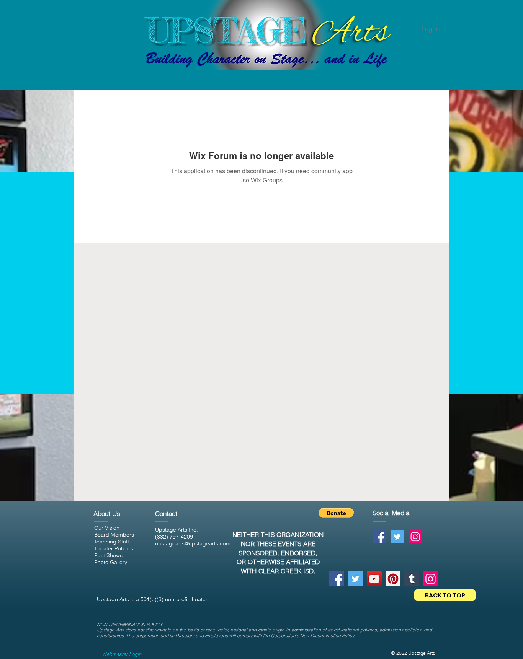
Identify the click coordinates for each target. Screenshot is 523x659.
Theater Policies (113, 548)
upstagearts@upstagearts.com (192, 543)
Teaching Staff (111, 541)
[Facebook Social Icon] (379, 536)
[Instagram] (430, 578)
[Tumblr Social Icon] (411, 578)
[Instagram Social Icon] (415, 536)
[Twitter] (355, 578)
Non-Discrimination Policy (327, 635)
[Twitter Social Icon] (397, 536)
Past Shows (108, 555)
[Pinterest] (393, 578)
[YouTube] (374, 578)
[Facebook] (336, 578)
